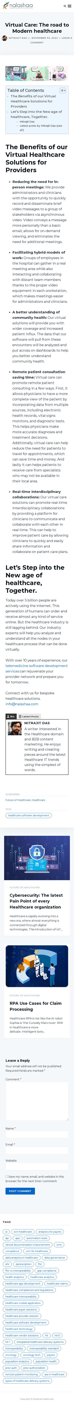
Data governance (54, 1257)
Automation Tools (37, 1238)
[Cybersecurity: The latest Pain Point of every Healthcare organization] (37, 858)
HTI (46, 1335)
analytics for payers (49, 1231)
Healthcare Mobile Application (23, 1303)
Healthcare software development (28, 815)
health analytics (14, 1277)
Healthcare (38, 800)
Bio (12, 716)
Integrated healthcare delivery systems (40, 1342)
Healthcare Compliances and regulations (29, 1290)
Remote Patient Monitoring (21, 1374)
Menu (69, 6)
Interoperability (14, 1348)
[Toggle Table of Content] (61, 90)
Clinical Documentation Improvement (27, 1244)
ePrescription (23, 1264)
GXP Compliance (46, 1270)
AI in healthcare (23, 1231)
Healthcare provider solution (22, 1316)
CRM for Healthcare (37, 1251)
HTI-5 (57, 1335)
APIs (17, 1238)
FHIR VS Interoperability (18, 1270)
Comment (13, 1079)
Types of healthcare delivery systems (27, 1380)
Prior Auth (11, 1367)
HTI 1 (7, 1342)
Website (11, 1160)
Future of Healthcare (18, 800)
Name (11, 1128)
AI (6, 1231)
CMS (59, 1244)
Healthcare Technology (19, 1329)
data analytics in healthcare (21, 1257)
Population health (46, 1361)
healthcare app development (22, 1283)
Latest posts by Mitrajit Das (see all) (41, 128)
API (7, 1238)
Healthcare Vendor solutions (22, 1335)
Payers (51, 1355)
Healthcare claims (57, 1283)
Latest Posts (30, 716)
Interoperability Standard (44, 1348)
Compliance (12, 1251)
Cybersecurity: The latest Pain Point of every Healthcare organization (36, 901)
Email (10, 1144)
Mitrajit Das (18, 38)
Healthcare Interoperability (20, 1296)
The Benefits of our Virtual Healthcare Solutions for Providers (33, 101)
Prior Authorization (34, 1367)
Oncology (11, 1355)
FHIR (40, 1264)
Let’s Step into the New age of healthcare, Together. (36, 114)
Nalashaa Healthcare (43, 1399)
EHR (7, 1264)
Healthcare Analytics (42, 1277)
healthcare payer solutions (21, 1309)
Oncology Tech (31, 1355)
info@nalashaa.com (22, 704)
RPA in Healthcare (54, 1374)
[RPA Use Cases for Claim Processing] (37, 966)
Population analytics (17, 1361)
